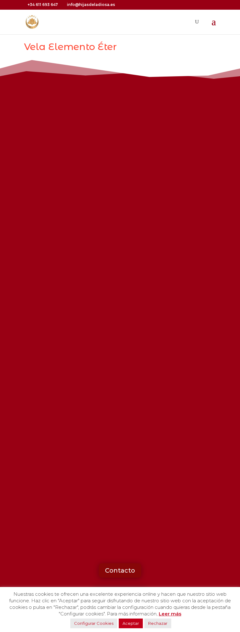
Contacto (120, 570)
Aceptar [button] (130, 623)
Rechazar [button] (158, 623)
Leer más (170, 614)
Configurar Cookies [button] (93, 623)
